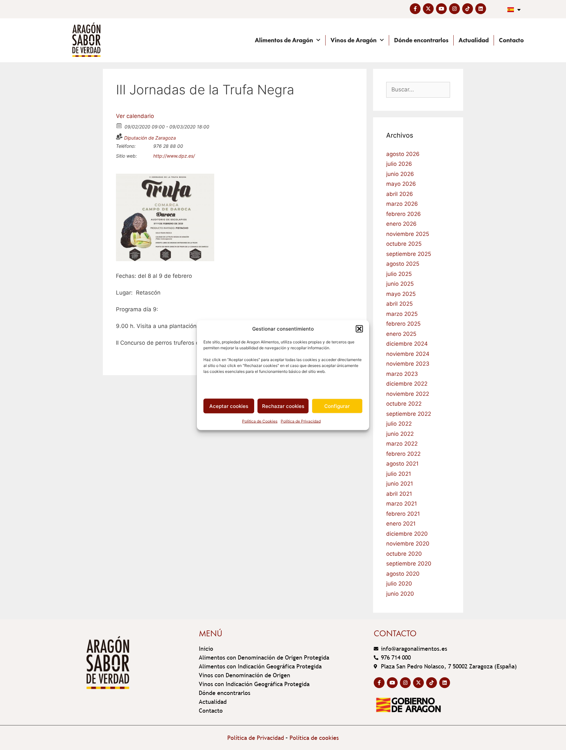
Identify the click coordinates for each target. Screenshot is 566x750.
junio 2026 (400, 174)
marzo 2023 (402, 374)
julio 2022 (399, 423)
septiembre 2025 (408, 254)
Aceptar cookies (228, 406)
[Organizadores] (119, 136)
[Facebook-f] (415, 8)
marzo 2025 (402, 314)
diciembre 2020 (407, 533)
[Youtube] (441, 8)
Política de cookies (314, 737)
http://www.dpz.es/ (174, 156)
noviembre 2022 (407, 394)
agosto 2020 (403, 573)
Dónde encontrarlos (421, 40)
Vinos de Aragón (353, 40)
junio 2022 (400, 434)
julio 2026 (399, 164)
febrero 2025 (403, 323)
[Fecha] (119, 125)
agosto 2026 (403, 154)
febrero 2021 (403, 513)
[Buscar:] (418, 89)
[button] (359, 328)
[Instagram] (454, 8)
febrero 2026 (403, 214)
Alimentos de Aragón (284, 40)
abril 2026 (399, 194)
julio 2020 (399, 583)
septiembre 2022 (408, 414)
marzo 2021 (401, 503)
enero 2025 (401, 334)
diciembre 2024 (407, 343)
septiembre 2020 (408, 563)
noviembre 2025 (407, 234)
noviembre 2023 (407, 363)
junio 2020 (400, 593)
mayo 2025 (401, 294)
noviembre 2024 (407, 354)
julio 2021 (398, 474)
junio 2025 (400, 283)
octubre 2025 (404, 243)
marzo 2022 (402, 443)
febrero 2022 (403, 454)
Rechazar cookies (283, 406)
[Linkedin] (480, 8)
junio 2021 (399, 483)
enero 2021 (401, 523)
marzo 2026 (402, 204)
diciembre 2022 (406, 383)
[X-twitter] (428, 8)
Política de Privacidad (301, 421)
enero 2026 (401, 224)
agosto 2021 (402, 463)
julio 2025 (399, 274)
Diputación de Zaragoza (150, 138)
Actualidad (474, 40)
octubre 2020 (404, 553)
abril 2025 (399, 303)
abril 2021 (399, 493)
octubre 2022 (404, 403)
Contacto (511, 40)
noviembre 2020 (407, 543)
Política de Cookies (259, 421)
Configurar (337, 406)
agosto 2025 (402, 263)
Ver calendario (135, 116)
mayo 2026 (401, 184)
